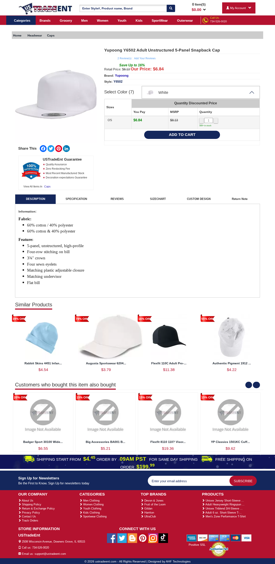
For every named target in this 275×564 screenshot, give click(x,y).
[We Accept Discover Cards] (203, 537)
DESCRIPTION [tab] (35, 199)
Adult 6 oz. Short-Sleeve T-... (223, 512)
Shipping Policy (31, 504)
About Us (27, 500)
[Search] (171, 8)
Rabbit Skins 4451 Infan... (43, 363)
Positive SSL (197, 544)
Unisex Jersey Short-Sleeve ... (224, 500)
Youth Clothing (91, 508)
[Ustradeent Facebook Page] (111, 538)
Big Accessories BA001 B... (105, 442)
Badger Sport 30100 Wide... (43, 442)
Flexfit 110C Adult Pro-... (168, 363)
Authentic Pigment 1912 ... (231, 363)
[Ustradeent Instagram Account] (153, 538)
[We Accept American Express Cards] (192, 537)
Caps (47, 186)
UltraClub (150, 516)
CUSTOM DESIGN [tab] (199, 199)
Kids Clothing (91, 512)
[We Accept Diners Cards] (214, 537)
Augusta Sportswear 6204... (106, 363)
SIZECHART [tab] (158, 199)
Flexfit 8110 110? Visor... (168, 442)
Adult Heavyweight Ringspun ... (224, 504)
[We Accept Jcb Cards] (225, 537)
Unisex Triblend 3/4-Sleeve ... (224, 508)
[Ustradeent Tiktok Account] (163, 538)
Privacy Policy (30, 512)
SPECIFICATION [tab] (76, 199)
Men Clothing (90, 500)
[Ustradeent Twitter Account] (122, 538)
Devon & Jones (153, 500)
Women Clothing (93, 504)
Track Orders (29, 520)
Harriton (149, 512)
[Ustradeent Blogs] (132, 538)
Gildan (148, 508)
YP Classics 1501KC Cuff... (230, 442)
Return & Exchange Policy (38, 508)
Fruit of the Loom (155, 504)
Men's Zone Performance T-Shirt (225, 516)
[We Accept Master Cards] (236, 537)
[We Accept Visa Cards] (246, 537)
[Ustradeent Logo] (45, 8)
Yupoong (121, 75)
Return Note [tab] (240, 199)
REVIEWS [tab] (117, 199)
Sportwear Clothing (94, 516)
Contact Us (28, 516)
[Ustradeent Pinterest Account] (142, 538)
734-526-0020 (218, 21)
